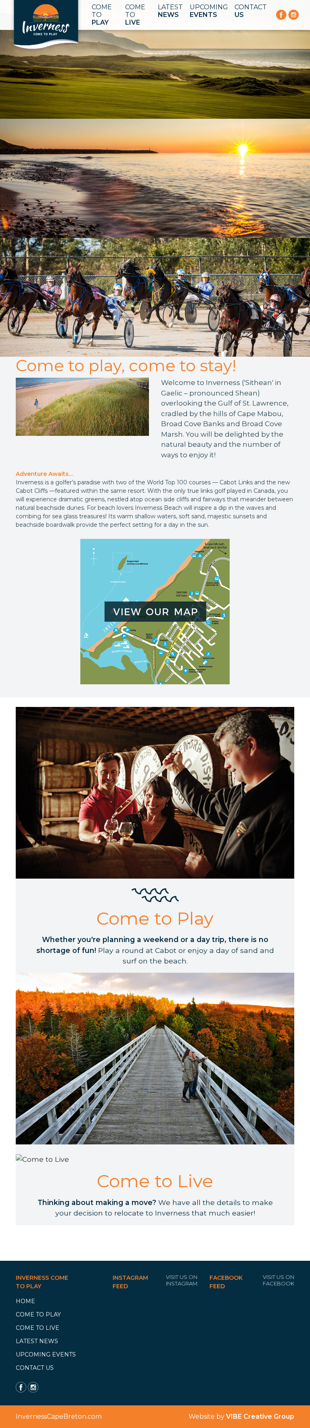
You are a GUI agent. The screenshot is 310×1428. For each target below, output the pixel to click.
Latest (170, 11)
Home (25, 1301)
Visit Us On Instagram (181, 1280)
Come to (102, 14)
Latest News (37, 1341)
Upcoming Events (46, 1354)
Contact (251, 11)
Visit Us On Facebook (278, 1280)
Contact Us (35, 1367)
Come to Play (38, 1314)
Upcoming (209, 11)
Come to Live (37, 1327)
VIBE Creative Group (260, 1416)
